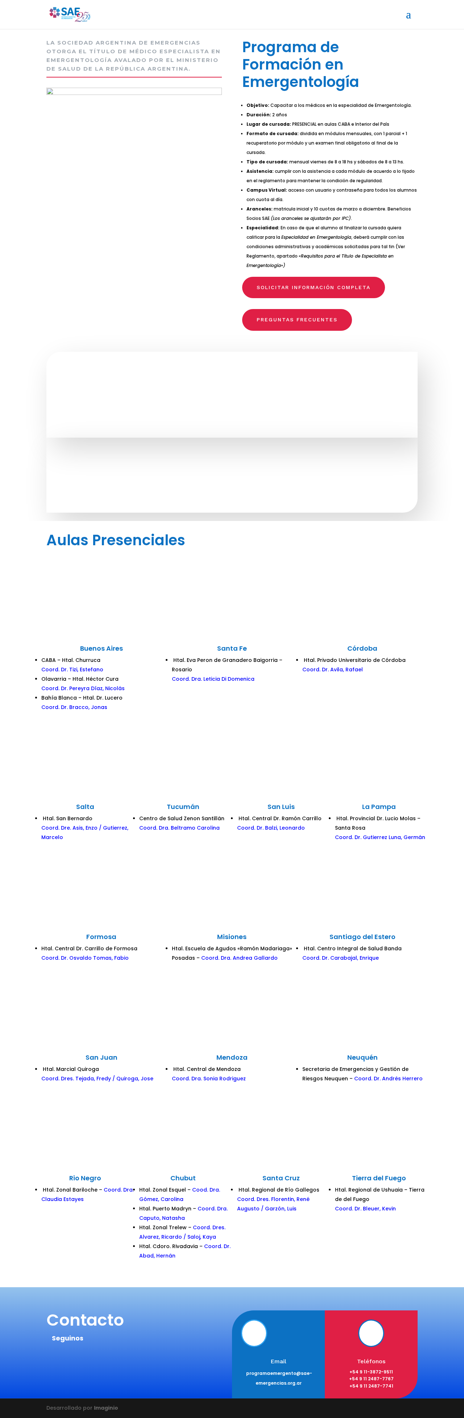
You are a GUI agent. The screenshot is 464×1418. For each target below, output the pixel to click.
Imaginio (106, 1407)
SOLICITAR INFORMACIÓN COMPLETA (313, 287)
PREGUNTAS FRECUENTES (297, 319)
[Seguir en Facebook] (55, 1359)
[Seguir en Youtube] (139, 1359)
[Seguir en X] (76, 1359)
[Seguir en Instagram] (97, 1359)
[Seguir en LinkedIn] (118, 1359)
